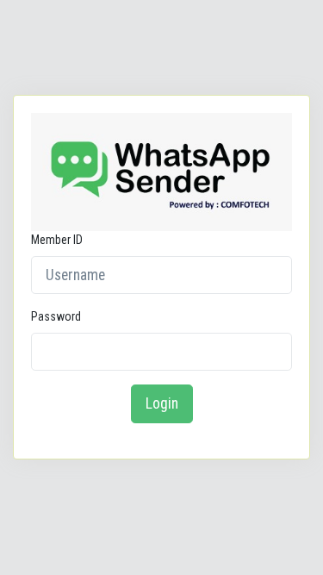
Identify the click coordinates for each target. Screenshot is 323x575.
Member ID (57, 240)
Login (162, 403)
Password (56, 316)
